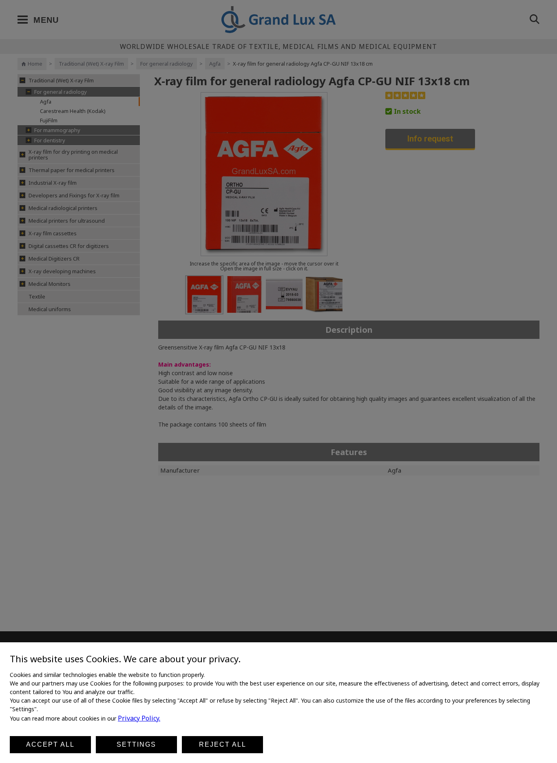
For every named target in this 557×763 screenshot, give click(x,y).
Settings (136, 744)
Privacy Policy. (139, 718)
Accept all (50, 744)
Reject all (222, 744)
